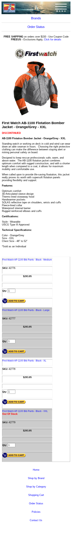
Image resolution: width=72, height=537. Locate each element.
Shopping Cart (36, 495)
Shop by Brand (36, 478)
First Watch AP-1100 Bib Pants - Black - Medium (27, 259)
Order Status (36, 26)
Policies (36, 511)
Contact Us (36, 520)
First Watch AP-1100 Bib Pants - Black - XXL (25, 411)
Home (36, 469)
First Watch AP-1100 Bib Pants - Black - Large (26, 310)
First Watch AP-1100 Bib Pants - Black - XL (24, 360)
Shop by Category (36, 486)
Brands (36, 18)
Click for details (52, 39)
